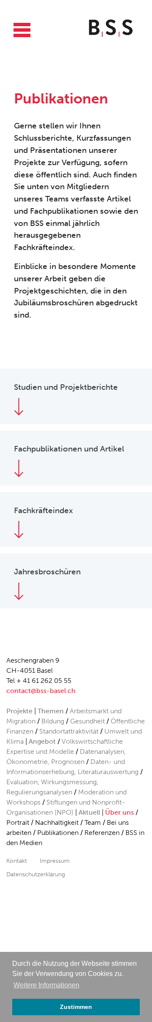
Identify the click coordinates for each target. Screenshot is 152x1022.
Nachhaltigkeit (57, 822)
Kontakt (16, 860)
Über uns (119, 812)
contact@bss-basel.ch (41, 691)
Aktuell (89, 812)
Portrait (17, 822)
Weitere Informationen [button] (46, 985)
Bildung (52, 721)
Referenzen (101, 833)
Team (92, 822)
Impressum (55, 860)
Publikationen (58, 833)
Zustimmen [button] (76, 1006)
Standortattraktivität (68, 731)
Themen (51, 711)
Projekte (19, 711)
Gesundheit (87, 721)
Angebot (42, 741)
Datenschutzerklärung (35, 874)
